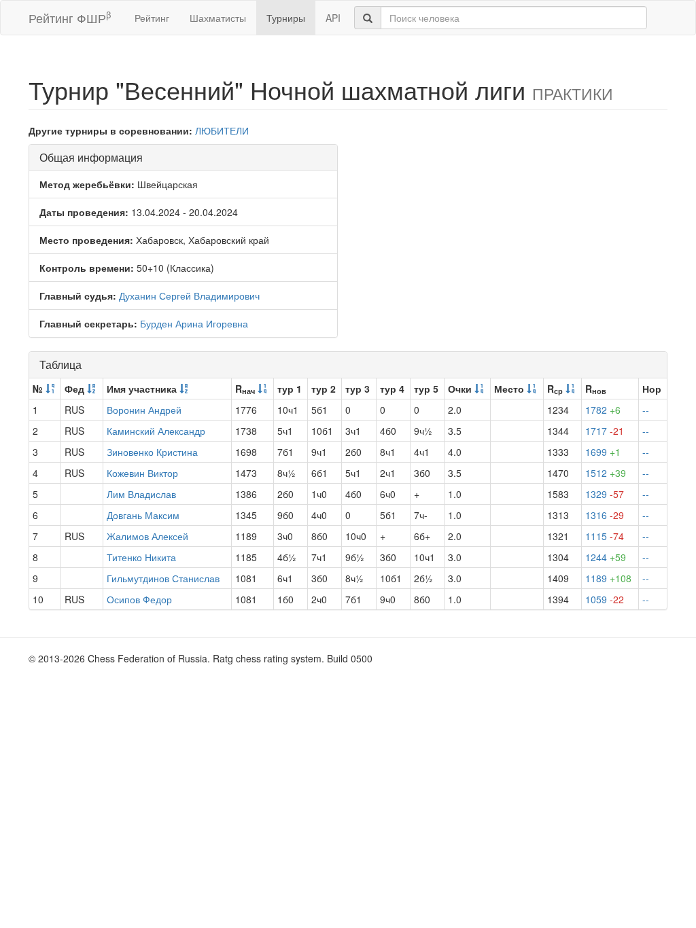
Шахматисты (218, 17)
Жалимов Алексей (147, 536)
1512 (605, 473)
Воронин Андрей (144, 409)
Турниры (285, 17)
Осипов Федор (139, 599)
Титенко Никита (141, 557)
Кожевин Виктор (142, 473)
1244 (605, 557)
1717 (604, 431)
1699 (603, 452)
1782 (603, 409)
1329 (604, 494)
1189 (608, 578)
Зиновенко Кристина (152, 452)
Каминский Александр (156, 431)
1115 (604, 536)
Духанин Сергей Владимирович (189, 295)
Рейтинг (152, 17)
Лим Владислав (141, 494)
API (333, 17)
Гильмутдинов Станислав (163, 578)
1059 (604, 599)
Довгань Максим (143, 515)
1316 (604, 515)
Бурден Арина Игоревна (194, 323)
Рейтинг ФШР (70, 17)
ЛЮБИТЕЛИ (222, 130)
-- (645, 409)
